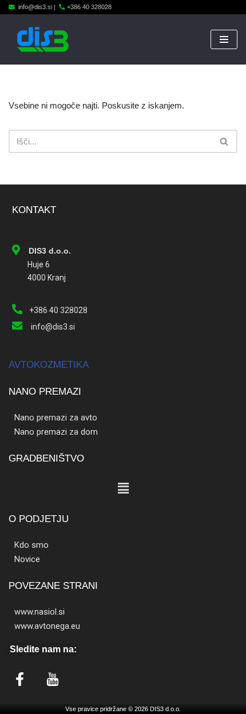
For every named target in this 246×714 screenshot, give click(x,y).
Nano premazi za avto (55, 417)
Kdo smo (31, 545)
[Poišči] (224, 141)
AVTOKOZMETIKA (49, 364)
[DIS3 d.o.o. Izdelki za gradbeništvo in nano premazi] (43, 39)
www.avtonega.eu (47, 626)
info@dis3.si (35, 6)
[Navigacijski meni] (224, 39)
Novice (27, 559)
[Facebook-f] (19, 679)
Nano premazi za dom (56, 432)
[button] (123, 488)
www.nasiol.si (39, 612)
